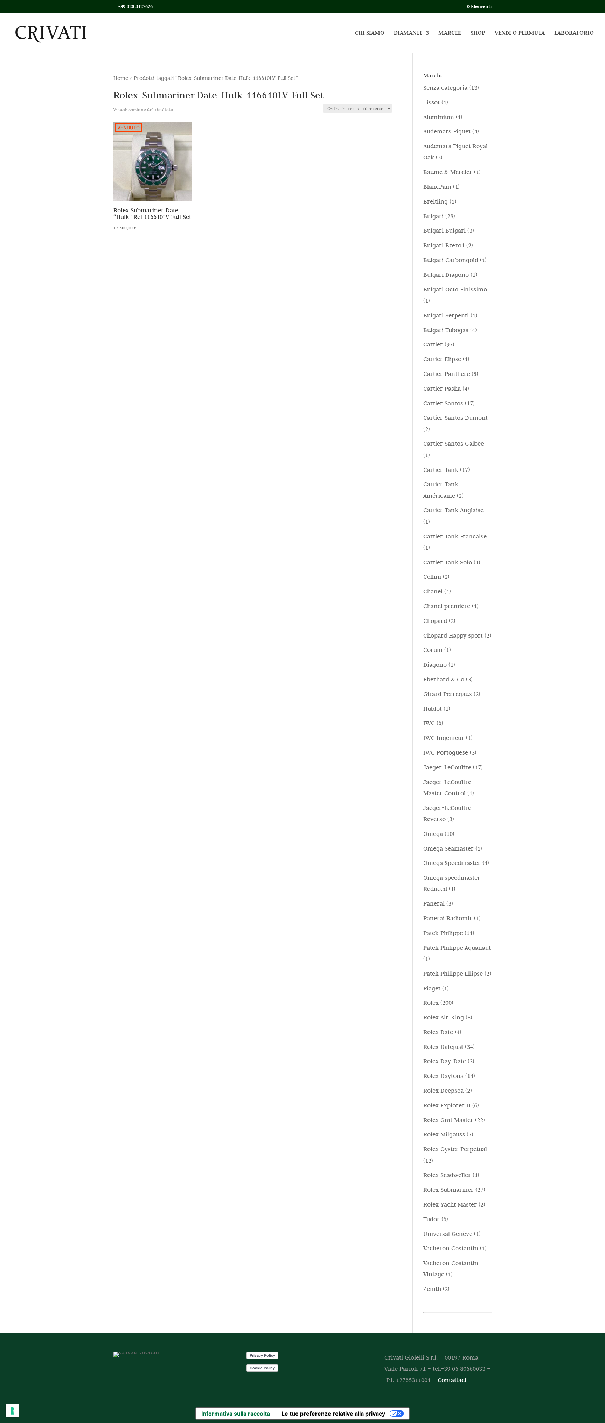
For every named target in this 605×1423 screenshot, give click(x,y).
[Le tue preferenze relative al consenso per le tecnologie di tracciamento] (12, 1410)
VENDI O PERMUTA (520, 33)
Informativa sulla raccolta (235, 1413)
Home (120, 77)
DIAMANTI (408, 33)
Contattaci (452, 1380)
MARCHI (449, 33)
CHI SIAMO (369, 33)
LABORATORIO (574, 33)
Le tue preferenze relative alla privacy (333, 1413)
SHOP (478, 33)
